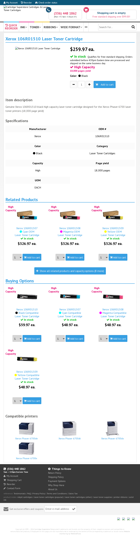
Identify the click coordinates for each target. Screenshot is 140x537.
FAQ (29, 493)
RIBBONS (50, 27)
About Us (52, 489)
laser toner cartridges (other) (78, 497)
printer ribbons (120, 497)
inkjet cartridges (24, 497)
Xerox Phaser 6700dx (112, 438)
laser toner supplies (102, 497)
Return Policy (54, 472)
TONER (34, 27)
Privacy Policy (38, 493)
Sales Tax (73, 493)
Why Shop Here (56, 485)
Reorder (27, 2)
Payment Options (57, 481)
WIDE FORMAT (70, 27)
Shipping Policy (56, 477)
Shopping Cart (14, 480)
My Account (11, 2)
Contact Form (13, 488)
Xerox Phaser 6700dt (70, 438)
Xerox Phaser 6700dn (26, 438)
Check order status (47, 2)
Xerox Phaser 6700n (26, 458)
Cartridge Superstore (42, 529)
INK (22, 27)
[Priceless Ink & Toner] (70, 8)
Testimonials (20, 493)
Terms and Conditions (57, 493)
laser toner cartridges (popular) (48, 497)
